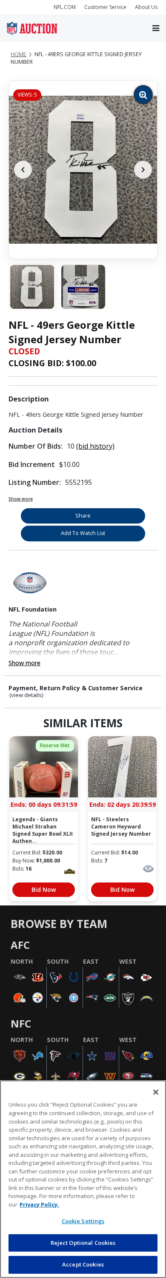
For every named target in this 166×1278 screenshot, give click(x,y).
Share (83, 515)
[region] (83, 1179)
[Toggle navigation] (156, 28)
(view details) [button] (26, 695)
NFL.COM (65, 7)
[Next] (143, 170)
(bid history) (95, 446)
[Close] (155, 1092)
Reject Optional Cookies (83, 1243)
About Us (146, 7)
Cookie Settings (83, 1221)
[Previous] (23, 170)
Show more (21, 499)
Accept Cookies (83, 1264)
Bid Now (43, 889)
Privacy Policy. (39, 1204)
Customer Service (105, 7)
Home (18, 54)
